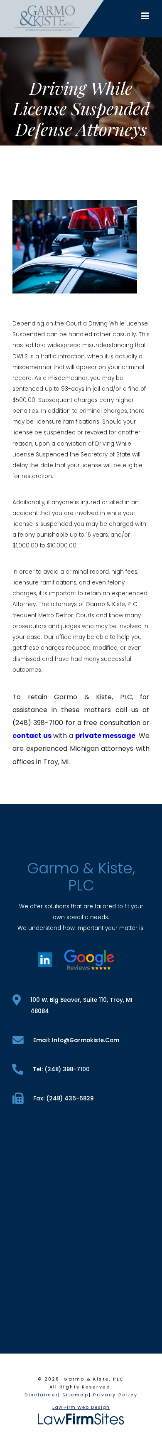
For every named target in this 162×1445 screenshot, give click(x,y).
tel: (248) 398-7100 (61, 1069)
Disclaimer (41, 1395)
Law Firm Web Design (81, 1407)
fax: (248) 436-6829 (63, 1098)
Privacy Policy (115, 1395)
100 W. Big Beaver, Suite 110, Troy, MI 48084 (81, 1005)
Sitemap (75, 1395)
